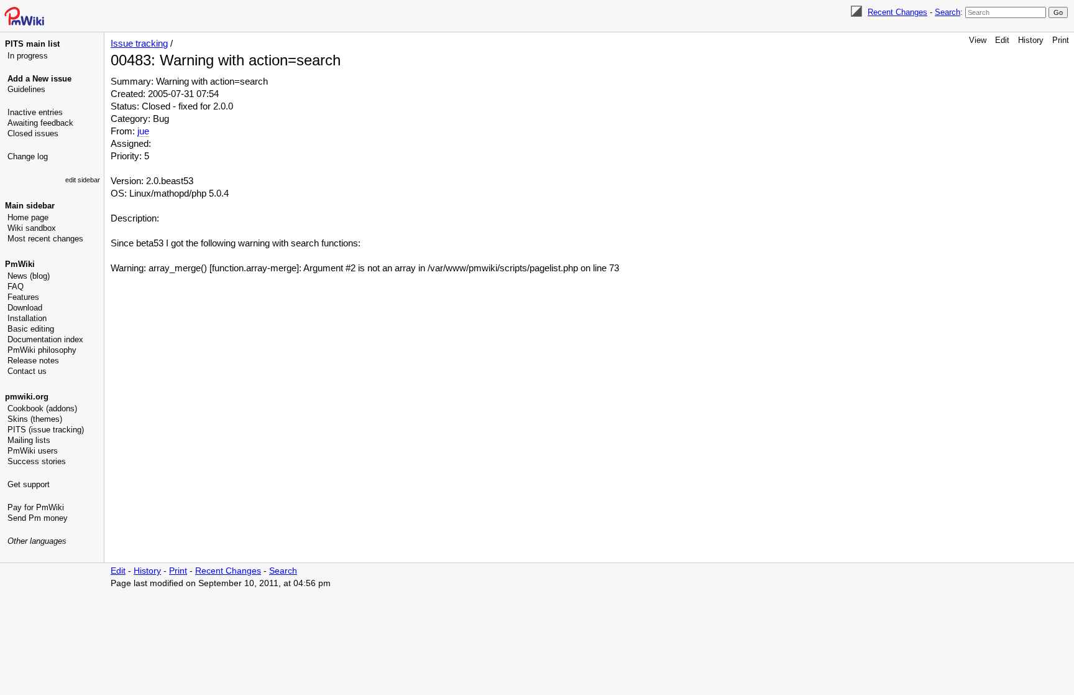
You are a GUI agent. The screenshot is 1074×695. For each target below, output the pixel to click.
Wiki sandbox (31, 228)
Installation (27, 318)
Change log (27, 156)
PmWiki (20, 264)
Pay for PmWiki (35, 507)
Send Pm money (37, 518)
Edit (1002, 40)
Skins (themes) (34, 419)
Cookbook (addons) (42, 408)
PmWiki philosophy (41, 350)
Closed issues (32, 133)
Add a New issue (39, 78)
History (1031, 40)
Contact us (27, 371)
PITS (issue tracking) (45, 429)
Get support (28, 484)
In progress (27, 55)
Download (24, 307)
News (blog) (28, 276)
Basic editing (30, 329)
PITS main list (32, 44)
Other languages (37, 541)
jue (143, 131)
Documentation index (45, 339)
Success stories (36, 461)
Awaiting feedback (40, 123)
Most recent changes (45, 238)
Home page (27, 217)
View (977, 40)
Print (1060, 40)
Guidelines (26, 89)
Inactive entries (35, 112)
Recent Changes (897, 12)
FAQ (15, 286)
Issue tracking (139, 43)
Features (23, 297)
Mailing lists (28, 440)
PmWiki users (32, 450)
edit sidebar (82, 180)
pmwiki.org (26, 396)
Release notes (33, 360)
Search (947, 12)
